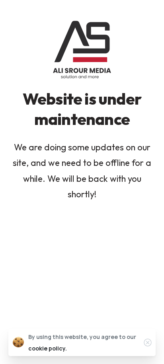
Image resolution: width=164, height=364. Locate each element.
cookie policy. (47, 348)
